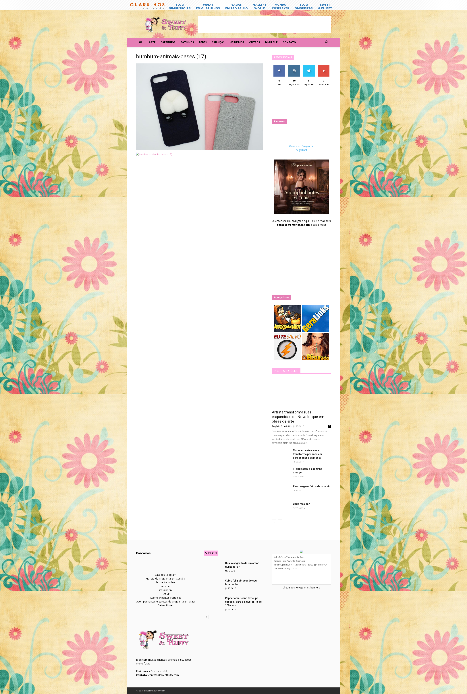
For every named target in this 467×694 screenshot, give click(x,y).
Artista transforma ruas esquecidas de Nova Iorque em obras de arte (298, 416)
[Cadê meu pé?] (281, 508)
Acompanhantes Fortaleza (165, 597)
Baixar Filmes (166, 605)
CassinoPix (165, 590)
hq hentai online (165, 582)
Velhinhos (237, 42)
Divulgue (271, 42)
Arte (152, 42)
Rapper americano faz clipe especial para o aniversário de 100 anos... (243, 602)
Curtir (279, 66)
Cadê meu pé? (301, 503)
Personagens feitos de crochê (311, 486)
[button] (326, 42)
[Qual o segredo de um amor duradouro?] (213, 567)
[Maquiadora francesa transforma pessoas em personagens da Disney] (281, 455)
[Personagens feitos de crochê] (281, 491)
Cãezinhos (168, 42)
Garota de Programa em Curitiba (165, 578)
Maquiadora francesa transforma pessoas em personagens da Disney (307, 454)
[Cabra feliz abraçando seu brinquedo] (213, 585)
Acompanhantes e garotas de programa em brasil (165, 601)
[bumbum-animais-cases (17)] (199, 148)
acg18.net (301, 150)
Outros (254, 42)
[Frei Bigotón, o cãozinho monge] (281, 473)
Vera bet (166, 586)
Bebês (203, 42)
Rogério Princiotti (281, 426)
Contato (289, 42)
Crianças (218, 42)
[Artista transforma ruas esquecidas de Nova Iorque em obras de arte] (301, 393)
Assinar (323, 66)
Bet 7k (165, 594)
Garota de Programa (301, 146)
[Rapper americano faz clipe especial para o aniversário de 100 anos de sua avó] (213, 602)
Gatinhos (187, 42)
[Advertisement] (264, 24)
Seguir (294, 66)
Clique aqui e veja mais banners (301, 587)
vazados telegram (165, 574)
